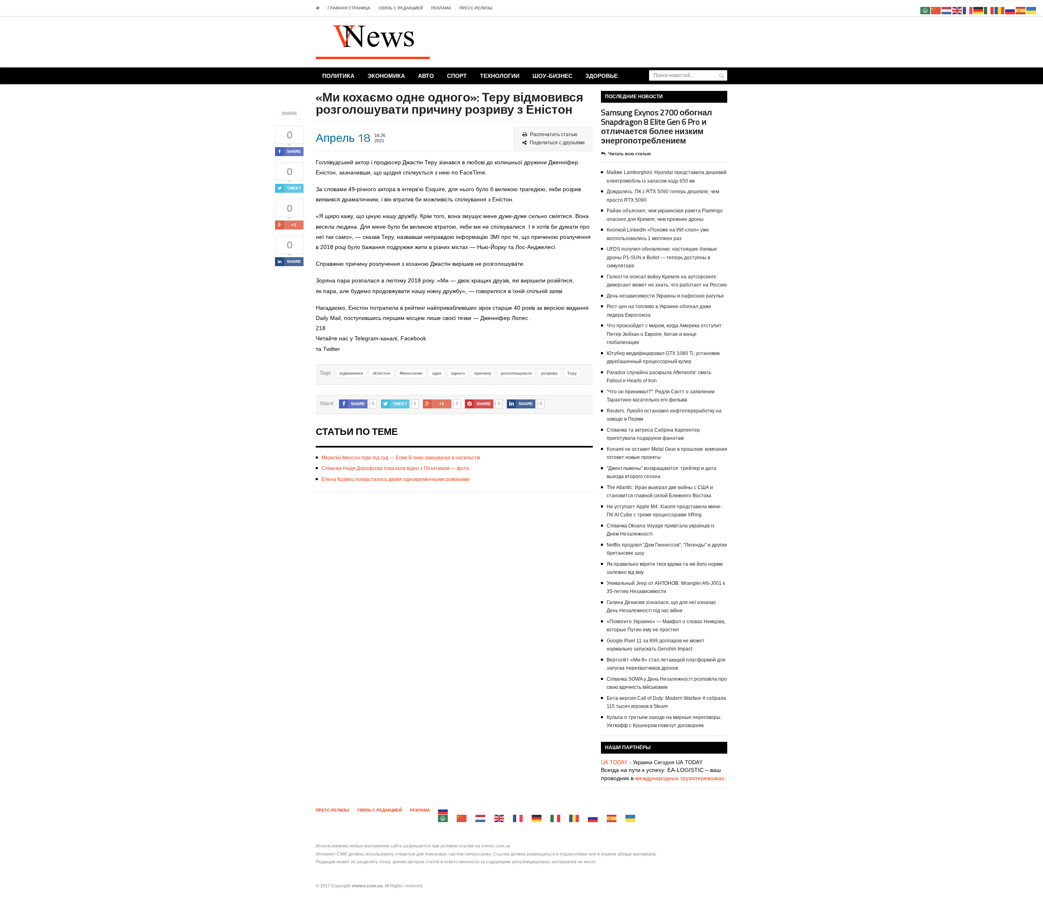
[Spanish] (612, 818)
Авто (426, 75)
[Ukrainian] (630, 818)
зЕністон (381, 373)
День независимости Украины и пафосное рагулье (665, 296)
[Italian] (555, 818)
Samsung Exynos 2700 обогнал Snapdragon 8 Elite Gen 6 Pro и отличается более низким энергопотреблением (656, 126)
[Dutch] (480, 818)
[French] (518, 818)
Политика (338, 75)
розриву (549, 373)
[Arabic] (443, 818)
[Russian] (443, 810)
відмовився (351, 373)
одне (437, 373)
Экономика (386, 75)
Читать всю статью (629, 153)
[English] (499, 818)
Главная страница (349, 8)
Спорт (457, 75)
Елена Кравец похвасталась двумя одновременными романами (395, 479)
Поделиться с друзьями (557, 143)
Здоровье (601, 75)
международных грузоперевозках (679, 778)
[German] (537, 818)
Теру (572, 373)
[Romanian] (574, 818)
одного (458, 373)
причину (482, 373)
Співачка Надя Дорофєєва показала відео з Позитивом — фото (395, 468)
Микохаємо (411, 373)
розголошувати (516, 373)
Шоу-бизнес (552, 75)
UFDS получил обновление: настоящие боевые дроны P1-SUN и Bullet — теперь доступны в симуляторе (662, 257)
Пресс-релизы (476, 8)
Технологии (499, 75)
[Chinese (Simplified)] (462, 818)
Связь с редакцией (400, 8)
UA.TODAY (614, 762)
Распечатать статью (553, 134)
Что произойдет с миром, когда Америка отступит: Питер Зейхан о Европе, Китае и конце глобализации (665, 334)
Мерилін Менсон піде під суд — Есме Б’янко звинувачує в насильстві (400, 458)
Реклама (441, 8)
